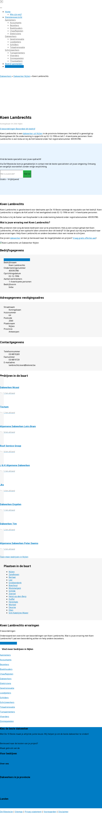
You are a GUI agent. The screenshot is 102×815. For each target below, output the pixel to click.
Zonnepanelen (17, 58)
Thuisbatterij (16, 61)
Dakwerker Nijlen (21, 76)
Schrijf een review (8, 643)
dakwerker (15, 238)
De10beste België (8, 807)
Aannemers (10, 20)
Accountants (15, 22)
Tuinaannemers (17, 52)
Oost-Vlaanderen (8, 788)
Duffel (12, 599)
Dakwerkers (10, 36)
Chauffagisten (16, 31)
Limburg (4, 785)
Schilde (12, 591)
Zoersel (12, 593)
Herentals (13, 601)
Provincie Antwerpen (10, 782)
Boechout (13, 585)
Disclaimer (63, 811)
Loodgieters (15, 41)
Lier (10, 580)
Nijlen (12, 571)
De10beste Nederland (10, 804)
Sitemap (19, 811)
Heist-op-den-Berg (17, 596)
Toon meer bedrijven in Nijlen (14, 556)
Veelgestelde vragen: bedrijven (14, 771)
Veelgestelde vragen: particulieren (16, 769)
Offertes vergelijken (14, 66)
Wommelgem (15, 588)
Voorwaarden (50, 811)
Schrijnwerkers (12, 50)
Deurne (12, 607)
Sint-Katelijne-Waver (18, 612)
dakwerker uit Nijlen (32, 133)
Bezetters (14, 25)
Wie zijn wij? (16, 14)
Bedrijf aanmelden (13, 63)
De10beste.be (6, 811)
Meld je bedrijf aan (9, 758)
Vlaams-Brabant (7, 790)
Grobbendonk (15, 582)
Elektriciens (15, 33)
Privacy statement (33, 811)
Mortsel (12, 604)
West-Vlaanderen (8, 793)
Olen (11, 610)
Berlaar (12, 577)
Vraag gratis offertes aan (84, 238)
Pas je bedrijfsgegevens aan (17, 259)
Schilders (14, 44)
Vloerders (14, 55)
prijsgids (24, 748)
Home (7, 11)
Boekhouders (16, 28)
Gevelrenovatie (17, 39)
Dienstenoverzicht (13, 17)
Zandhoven (14, 574)
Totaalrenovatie (17, 47)
